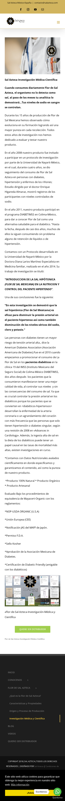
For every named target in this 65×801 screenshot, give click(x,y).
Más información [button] (20, 784)
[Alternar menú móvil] (58, 22)
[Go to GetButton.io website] (57, 798)
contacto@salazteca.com (46, 2)
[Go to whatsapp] (57, 792)
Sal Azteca (38, 766)
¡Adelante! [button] (32, 793)
